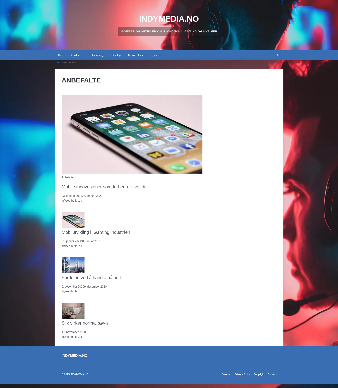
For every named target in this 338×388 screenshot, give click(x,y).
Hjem (61, 55)
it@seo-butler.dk (72, 200)
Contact (272, 374)
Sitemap (226, 374)
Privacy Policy (242, 374)
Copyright (259, 374)
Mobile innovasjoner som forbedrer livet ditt (105, 186)
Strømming (96, 55)
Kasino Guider (136, 55)
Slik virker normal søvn (85, 323)
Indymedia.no (169, 18)
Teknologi (115, 55)
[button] (278, 55)
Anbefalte (68, 177)
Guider (75, 55)
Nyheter (156, 55)
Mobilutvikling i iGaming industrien (96, 232)
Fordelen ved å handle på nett (91, 277)
